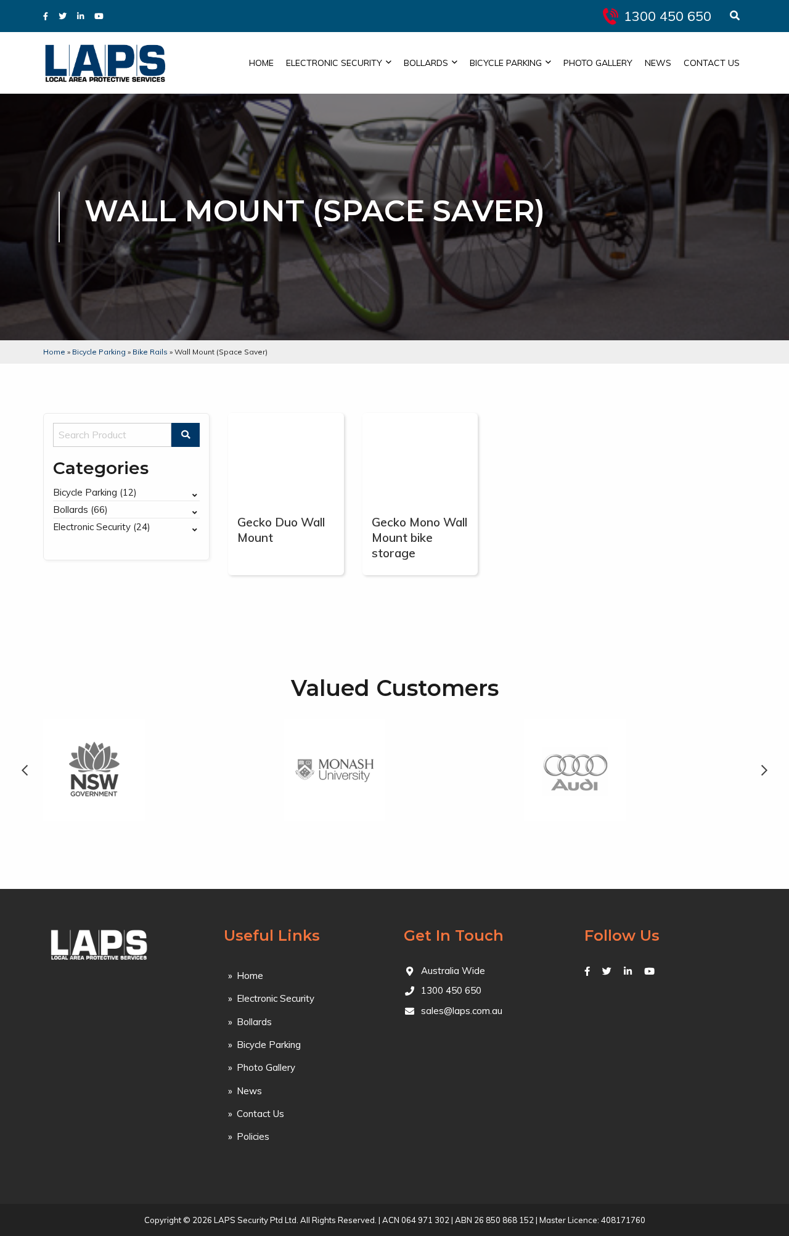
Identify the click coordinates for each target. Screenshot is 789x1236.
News (658, 62)
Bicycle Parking (506, 62)
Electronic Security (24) (101, 527)
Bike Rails (150, 351)
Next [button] (764, 770)
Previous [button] (24, 770)
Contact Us (712, 62)
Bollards (426, 62)
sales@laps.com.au (461, 1011)
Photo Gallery (597, 62)
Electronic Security (334, 62)
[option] (94, 770)
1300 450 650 (667, 16)
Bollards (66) (80, 509)
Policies (253, 1136)
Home (261, 62)
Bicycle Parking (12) (95, 492)
